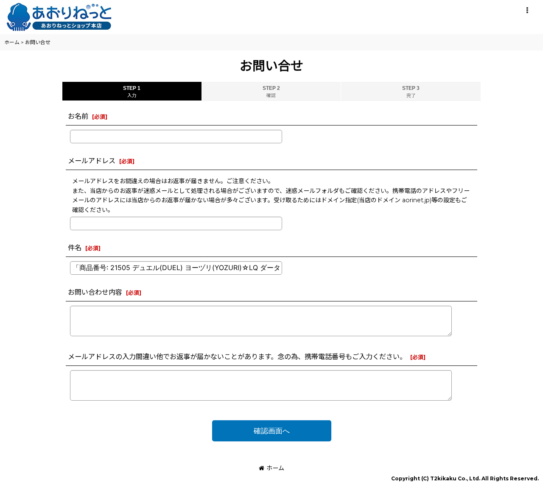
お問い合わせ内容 (95, 292)
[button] (527, 10)
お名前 (78, 116)
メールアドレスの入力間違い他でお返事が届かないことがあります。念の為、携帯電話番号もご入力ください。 (237, 356)
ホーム (275, 468)
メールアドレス (91, 160)
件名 (74, 247)
